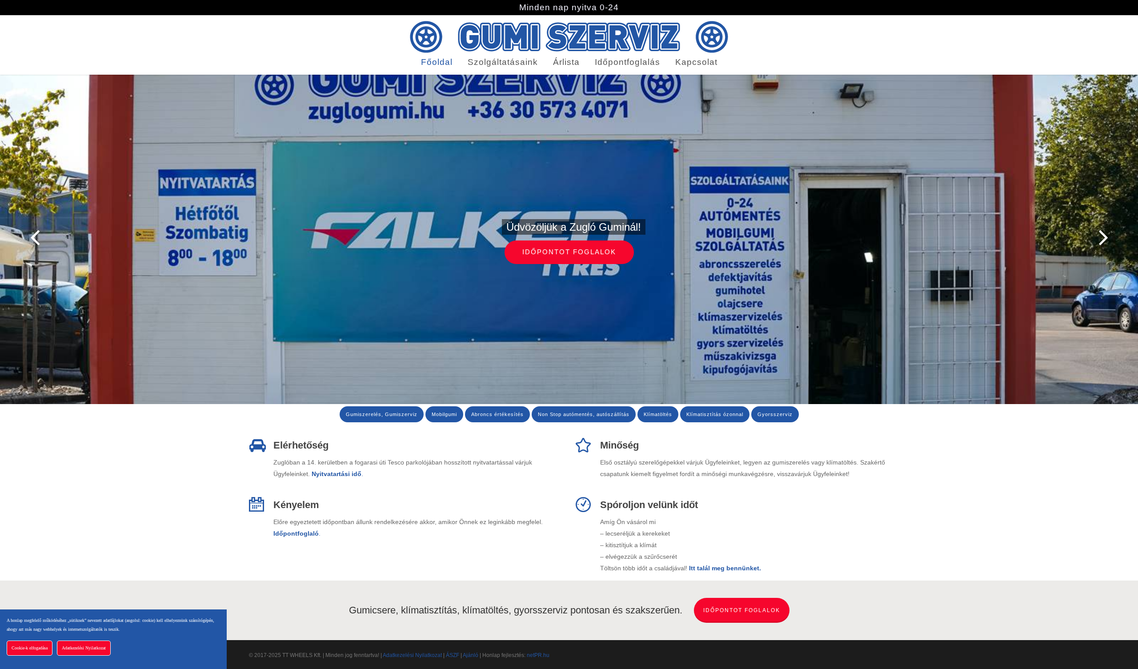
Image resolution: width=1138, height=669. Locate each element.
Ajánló (470, 655)
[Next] (1120, 238)
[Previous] (18, 238)
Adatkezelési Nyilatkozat (412, 655)
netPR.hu (538, 655)
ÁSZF (452, 655)
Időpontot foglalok (569, 252)
